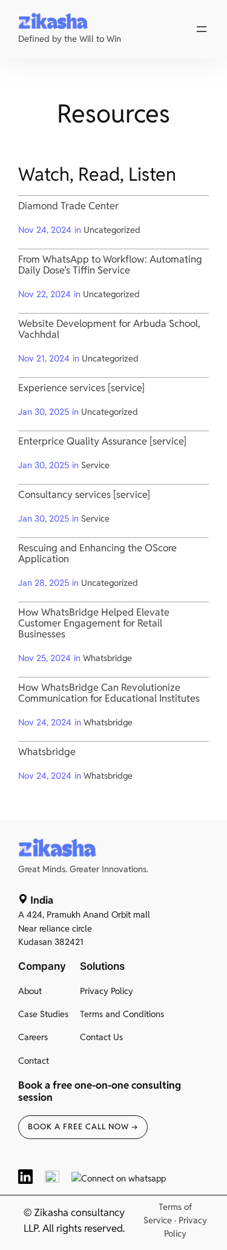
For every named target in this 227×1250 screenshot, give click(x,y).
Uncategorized (112, 229)
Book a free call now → (83, 1126)
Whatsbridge (107, 658)
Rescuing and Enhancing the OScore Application (97, 554)
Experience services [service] (81, 388)
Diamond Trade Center (68, 206)
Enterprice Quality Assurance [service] (102, 441)
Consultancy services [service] (84, 494)
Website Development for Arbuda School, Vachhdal (109, 329)
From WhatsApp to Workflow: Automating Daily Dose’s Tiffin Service (110, 265)
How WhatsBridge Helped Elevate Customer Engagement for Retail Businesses (93, 623)
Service (95, 465)
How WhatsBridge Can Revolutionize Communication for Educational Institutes (109, 693)
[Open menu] (201, 29)
